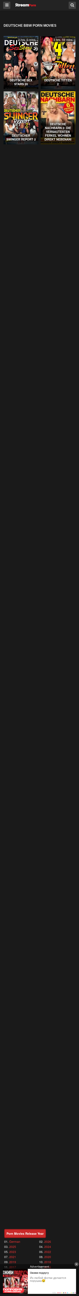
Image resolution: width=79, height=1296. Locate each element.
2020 (47, 1257)
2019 (12, 1262)
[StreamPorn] (25, 5)
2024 (47, 1246)
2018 (47, 1262)
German (14, 1241)
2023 (12, 1252)
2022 (47, 1252)
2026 (47, 1241)
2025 (12, 1246)
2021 (12, 1257)
